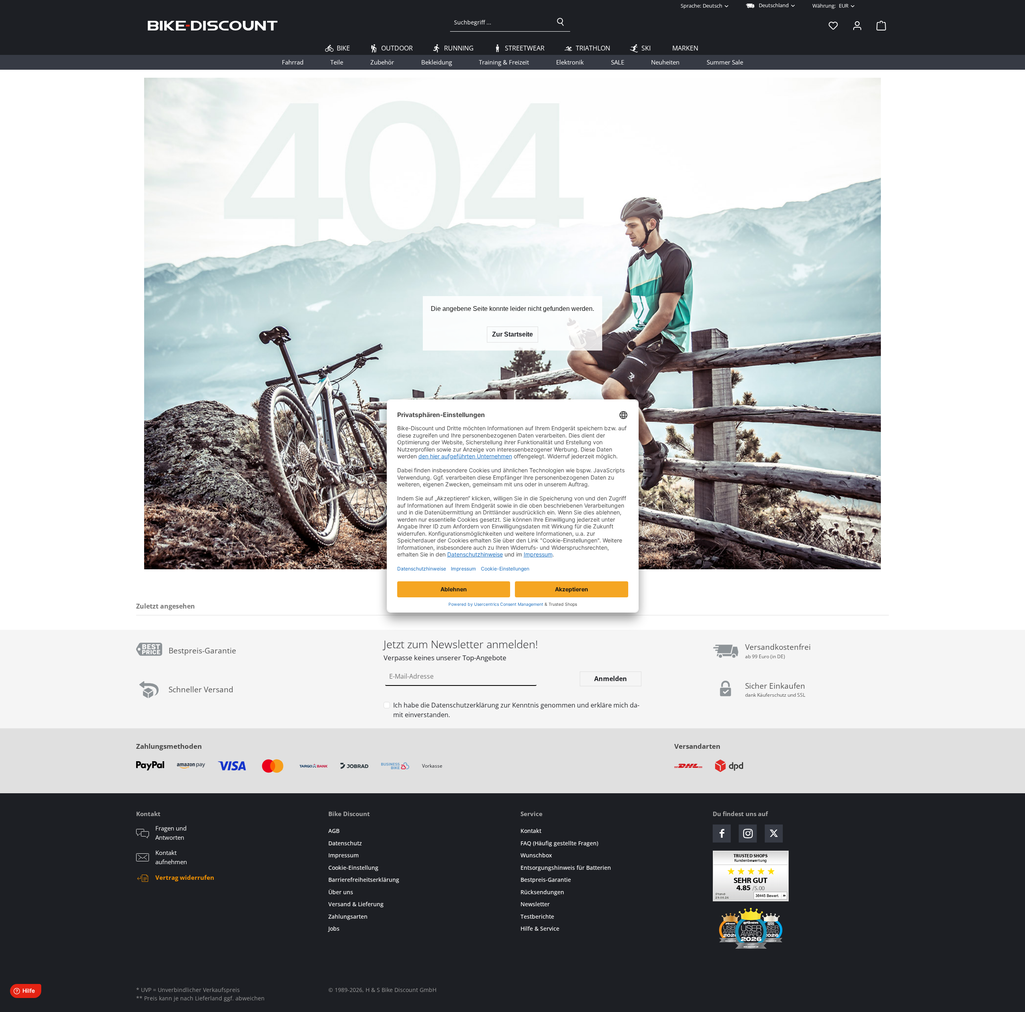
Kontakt (531, 831)
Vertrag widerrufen (184, 877)
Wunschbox (536, 855)
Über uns (340, 892)
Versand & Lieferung (356, 904)
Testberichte (537, 916)
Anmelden (610, 678)
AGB (334, 831)
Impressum (343, 855)
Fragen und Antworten (171, 832)
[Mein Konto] (857, 25)
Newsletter (535, 904)
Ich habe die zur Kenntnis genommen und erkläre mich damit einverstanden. (516, 710)
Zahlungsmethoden (169, 746)
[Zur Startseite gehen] (212, 25)
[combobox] (500, 22)
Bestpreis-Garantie (546, 879)
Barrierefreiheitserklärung (363, 879)
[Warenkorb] (878, 25)
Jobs (334, 928)
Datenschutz (345, 843)
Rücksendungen (542, 892)
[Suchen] (560, 22)
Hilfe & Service (540, 928)
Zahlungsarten (348, 916)
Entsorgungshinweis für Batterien (566, 867)
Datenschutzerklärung (465, 705)
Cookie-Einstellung (353, 867)
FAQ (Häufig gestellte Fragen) (559, 843)
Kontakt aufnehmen (171, 857)
